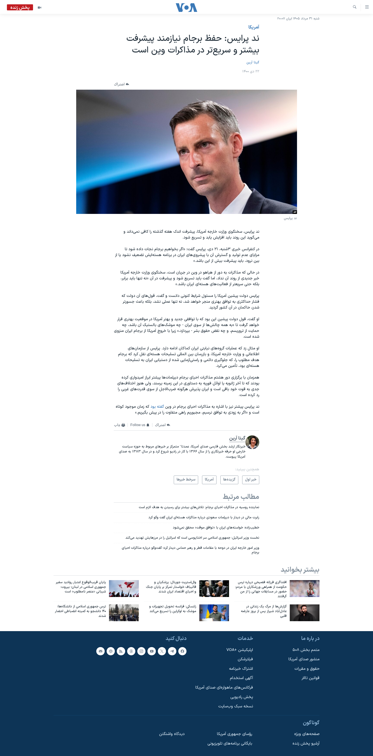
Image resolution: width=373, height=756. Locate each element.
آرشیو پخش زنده (305, 743)
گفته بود (157, 407)
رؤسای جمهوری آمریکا (234, 734)
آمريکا (253, 27)
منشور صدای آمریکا (303, 659)
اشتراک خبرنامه (241, 669)
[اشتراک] (100, 651)
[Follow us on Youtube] (151, 651)
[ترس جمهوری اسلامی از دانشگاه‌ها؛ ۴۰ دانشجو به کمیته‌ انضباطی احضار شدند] (124, 612)
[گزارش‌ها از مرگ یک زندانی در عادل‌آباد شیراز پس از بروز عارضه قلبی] (304, 612)
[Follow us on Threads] (131, 651)
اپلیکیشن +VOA (239, 650)
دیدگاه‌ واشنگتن (172, 734)
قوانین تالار (310, 678)
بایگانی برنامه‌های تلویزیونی (229, 743)
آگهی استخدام (241, 678)
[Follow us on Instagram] (141, 651)
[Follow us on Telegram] (172, 651)
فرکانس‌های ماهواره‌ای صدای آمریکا (224, 688)
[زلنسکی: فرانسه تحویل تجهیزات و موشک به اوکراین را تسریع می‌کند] (214, 612)
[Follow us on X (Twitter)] (162, 651)
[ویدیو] (39, 7)
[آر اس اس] (121, 651)
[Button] (121, 84)
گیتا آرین (253, 62)
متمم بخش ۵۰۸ (305, 650)
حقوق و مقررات (306, 669)
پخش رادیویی (241, 697)
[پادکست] (111, 651)
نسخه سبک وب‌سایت (235, 706)
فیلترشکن (245, 659)
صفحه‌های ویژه (306, 734)
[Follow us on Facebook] (182, 651)
